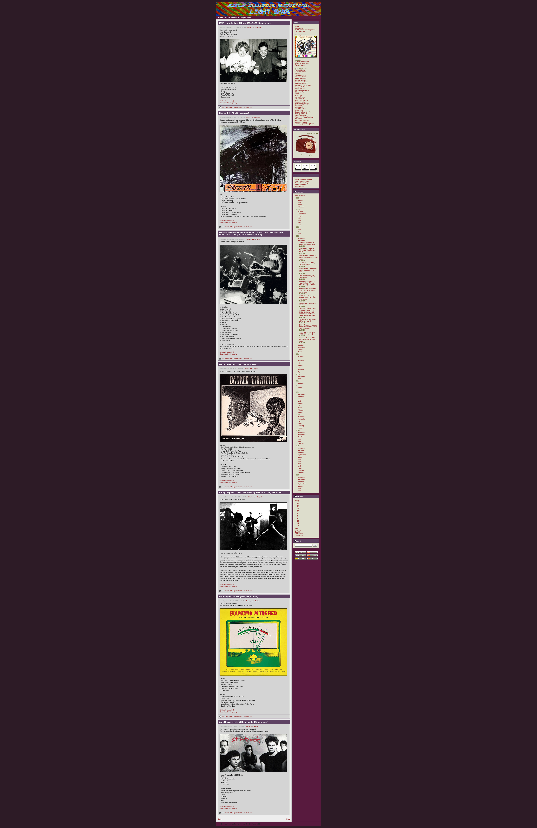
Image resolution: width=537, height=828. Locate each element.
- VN (297, 523)
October (301, 211)
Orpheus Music (300, 77)
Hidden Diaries (300, 102)
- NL (253, 27)
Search (298, 541)
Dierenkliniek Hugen (302, 183)
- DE (252, 239)
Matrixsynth (299, 107)
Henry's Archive (300, 87)
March (300, 204)
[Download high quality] (228, 103)
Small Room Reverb (302, 90)
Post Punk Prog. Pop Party (304, 117)
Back (219, 819)
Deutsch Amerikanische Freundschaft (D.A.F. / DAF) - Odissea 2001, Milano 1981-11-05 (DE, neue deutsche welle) (307, 312)
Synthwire (298, 105)
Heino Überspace (301, 115)
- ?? (297, 527)
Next (288, 819)
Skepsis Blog (299, 186)
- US (250, 368)
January (300, 365)
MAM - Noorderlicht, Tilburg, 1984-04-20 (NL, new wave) (307, 297)
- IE (297, 512)
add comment (226, 107)
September (302, 213)
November (301, 240)
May (299, 222)
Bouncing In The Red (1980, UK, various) (307, 333)
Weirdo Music (300, 70)
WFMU (297, 73)
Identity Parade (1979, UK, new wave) (307, 263)
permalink (238, 107)
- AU (297, 502)
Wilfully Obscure (301, 114)
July (299, 202)
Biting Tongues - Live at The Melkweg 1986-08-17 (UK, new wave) (308, 326)
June (299, 220)
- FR (297, 508)
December (301, 238)
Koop (297, 93)
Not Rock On (299, 98)
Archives (299, 192)
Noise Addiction (301, 122)
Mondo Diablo (300, 97)
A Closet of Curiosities (303, 85)
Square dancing (300, 83)
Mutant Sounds (300, 72)
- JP (297, 517)
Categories (300, 496)
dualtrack (298, 119)
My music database (302, 62)
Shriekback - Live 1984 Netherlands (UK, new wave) (307, 339)
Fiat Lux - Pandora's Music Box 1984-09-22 (307, 243)
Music (249, 27)
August (300, 200)
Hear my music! (300, 35)
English (258, 27)
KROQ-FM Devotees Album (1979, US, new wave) (307, 249)
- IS (297, 513)
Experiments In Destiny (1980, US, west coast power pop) (307, 290)
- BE (297, 503)
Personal (298, 530)
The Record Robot (301, 82)
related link (248, 107)
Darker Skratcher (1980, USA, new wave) (307, 320)
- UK (252, 117)
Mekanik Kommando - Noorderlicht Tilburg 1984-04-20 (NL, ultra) (307, 283)
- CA (297, 505)
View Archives (300, 196)
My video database (301, 63)
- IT (297, 515)
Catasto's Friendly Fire (303, 112)
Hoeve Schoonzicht (302, 181)
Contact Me (299, 28)
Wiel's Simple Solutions (303, 179)
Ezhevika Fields (300, 109)
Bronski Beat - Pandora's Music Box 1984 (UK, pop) (308, 270)
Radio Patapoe (300, 184)
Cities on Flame (300, 92)
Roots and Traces (301, 100)
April (299, 225)
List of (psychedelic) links (304, 124)
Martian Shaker (300, 80)
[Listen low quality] (227, 101)
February (301, 207)
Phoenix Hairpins (301, 78)
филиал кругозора (302, 103)
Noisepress (299, 110)
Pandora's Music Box (302, 120)
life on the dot (300, 88)
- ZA (297, 525)
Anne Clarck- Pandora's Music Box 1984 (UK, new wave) (308, 257)
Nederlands (299, 534)
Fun (296, 528)
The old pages (300, 65)
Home (297, 26)
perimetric (298, 95)
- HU (297, 510)
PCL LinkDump (300, 75)
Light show (299, 535)
